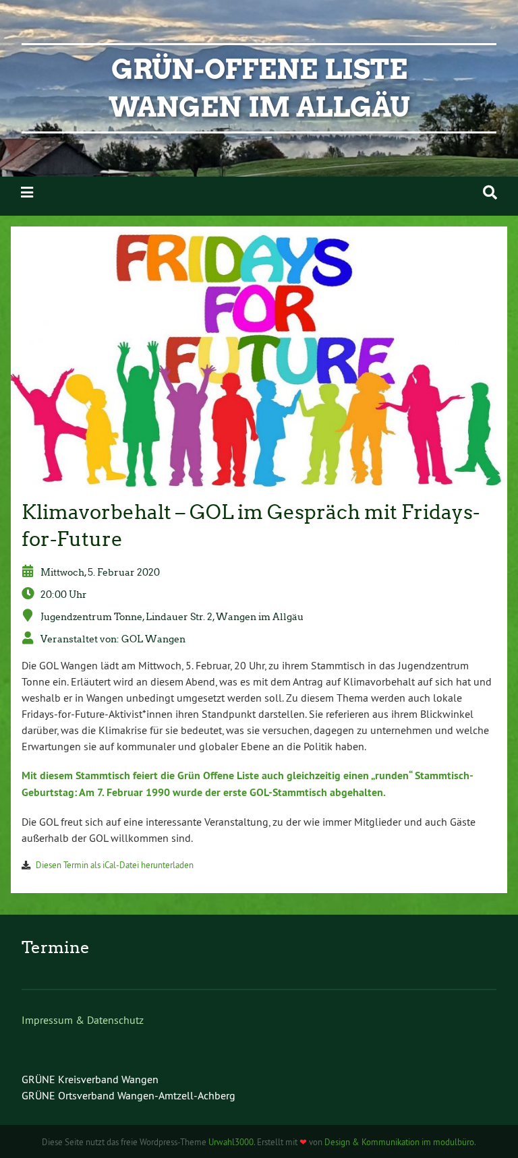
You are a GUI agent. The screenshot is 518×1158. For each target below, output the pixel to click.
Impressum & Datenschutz (83, 1020)
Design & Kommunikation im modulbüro (399, 1141)
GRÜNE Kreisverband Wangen (90, 1079)
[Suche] (490, 192)
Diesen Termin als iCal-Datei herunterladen (115, 864)
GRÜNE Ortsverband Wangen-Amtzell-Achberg (128, 1095)
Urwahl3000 (231, 1141)
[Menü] (27, 192)
